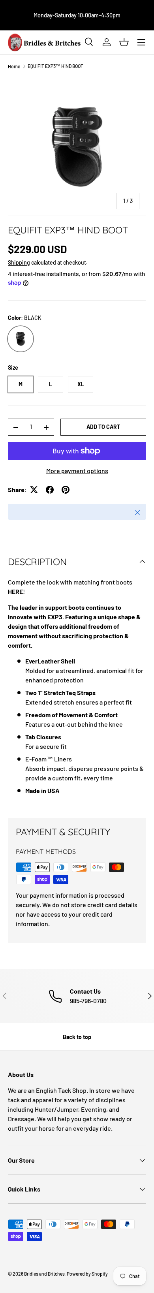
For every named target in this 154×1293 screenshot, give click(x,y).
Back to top (77, 1037)
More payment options (77, 470)
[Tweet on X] (34, 490)
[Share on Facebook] (50, 490)
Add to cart (103, 426)
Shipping (19, 262)
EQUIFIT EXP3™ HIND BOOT (55, 66)
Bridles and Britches (44, 1273)
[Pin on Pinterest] (65, 490)
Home (14, 66)
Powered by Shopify (87, 1273)
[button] (124, 42)
